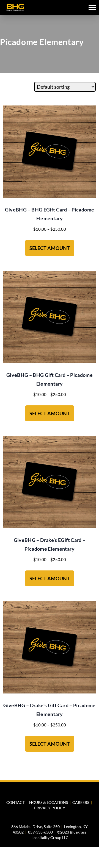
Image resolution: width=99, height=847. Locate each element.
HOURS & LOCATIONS (48, 802)
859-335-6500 (40, 832)
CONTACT (15, 802)
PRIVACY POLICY (49, 808)
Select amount (49, 248)
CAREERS (80, 802)
